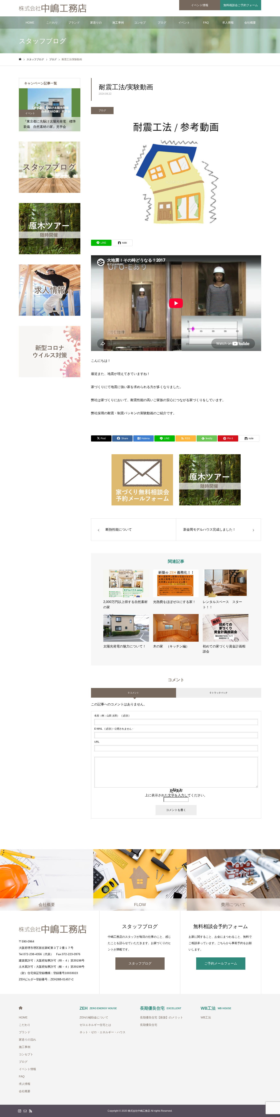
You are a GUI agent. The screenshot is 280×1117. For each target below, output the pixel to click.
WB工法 (216, 1008)
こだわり (52, 22)
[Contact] (25, 1111)
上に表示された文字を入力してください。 (176, 795)
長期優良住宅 (160, 1008)
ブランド (74, 22)
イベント (54, 113)
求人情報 (228, 22)
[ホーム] (20, 59)
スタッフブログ (140, 963)
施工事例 (118, 22)
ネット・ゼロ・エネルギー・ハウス (102, 1032)
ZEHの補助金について (94, 1017)
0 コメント (133, 692)
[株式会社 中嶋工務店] (53, 8)
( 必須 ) (111, 715)
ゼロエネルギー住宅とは (95, 1024)
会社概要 (250, 22)
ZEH (98, 1008)
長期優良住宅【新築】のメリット (161, 1017)
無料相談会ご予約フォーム (240, 5)
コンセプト (140, 25)
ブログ (162, 22)
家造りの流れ (96, 25)
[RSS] (30, 1111)
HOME (30, 22)
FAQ (206, 22)
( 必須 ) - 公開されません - (113, 729)
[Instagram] (19, 1111)
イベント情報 (199, 5)
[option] (73, 109)
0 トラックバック (219, 692)
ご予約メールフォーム (220, 963)
